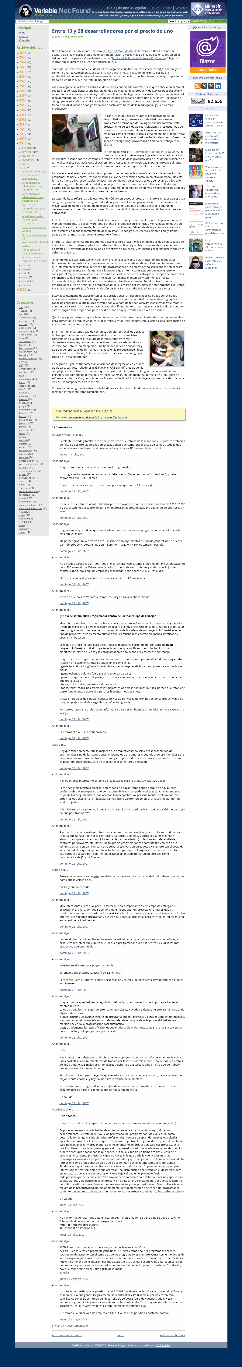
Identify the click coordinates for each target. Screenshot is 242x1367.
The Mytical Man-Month (117, 51)
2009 (23, 134)
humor (22, 416)
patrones (24, 453)
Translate (220, 21)
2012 (23, 119)
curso (22, 382)
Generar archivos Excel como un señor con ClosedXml (214, 262)
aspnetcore (25, 327)
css (21, 375)
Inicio (155, 8)
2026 (23, 53)
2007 (23, 143)
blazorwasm (25, 351)
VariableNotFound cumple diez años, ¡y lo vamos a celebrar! (214, 173)
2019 (23, 86)
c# (20, 361)
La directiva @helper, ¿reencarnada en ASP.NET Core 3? (214, 120)
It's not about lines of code (119, 72)
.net (21, 307)
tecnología (24, 494)
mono (22, 433)
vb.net (22, 511)
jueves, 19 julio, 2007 (73, 454)
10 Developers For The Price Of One (154, 152)
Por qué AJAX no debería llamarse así (33, 251)
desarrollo (24, 385)
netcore (23, 443)
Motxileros (58, 1109)
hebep (56, 870)
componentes (26, 368)
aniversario (25, 317)
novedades (25, 450)
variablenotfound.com (30, 508)
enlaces (23, 392)
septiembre (28, 159)
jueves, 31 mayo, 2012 (73, 1319)
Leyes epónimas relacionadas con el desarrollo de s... (32, 186)
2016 (23, 100)
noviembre (27, 151)
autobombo (25, 341)
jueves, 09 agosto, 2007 (74, 1279)
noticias (23, 447)
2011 (23, 124)
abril (24, 273)
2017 (23, 96)
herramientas (26, 409)
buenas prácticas (28, 358)
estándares (25, 396)
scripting (23, 467)
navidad (23, 440)
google (22, 406)
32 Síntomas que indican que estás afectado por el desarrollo (214, 228)
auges (22, 338)
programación (26, 460)
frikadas (23, 402)
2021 (23, 76)
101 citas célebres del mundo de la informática (212, 191)
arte (96, 876)
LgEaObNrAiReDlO (63, 435)
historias (23, 413)
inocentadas (25, 419)
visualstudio (25, 518)
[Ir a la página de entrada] (51, 9)
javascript (24, 423)
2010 (23, 129)
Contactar (181, 8)
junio (24, 265)
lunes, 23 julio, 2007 (72, 1205)
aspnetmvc (25, 334)
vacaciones (25, 501)
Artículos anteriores (172, 1335)
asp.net (23, 324)
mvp (21, 436)
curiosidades (26, 378)
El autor (167, 8)
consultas (24, 372)
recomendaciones (28, 464)
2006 (23, 289)
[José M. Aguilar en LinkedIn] (218, 88)
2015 (23, 105)
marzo (25, 277)
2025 (23, 57)
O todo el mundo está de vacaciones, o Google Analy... (34, 175)
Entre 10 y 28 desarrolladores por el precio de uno (34, 208)
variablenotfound (28, 505)
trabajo (122, 417)
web (21, 525)
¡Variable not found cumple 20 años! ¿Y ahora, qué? (214, 155)
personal (24, 457)
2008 (23, 138)
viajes (22, 515)
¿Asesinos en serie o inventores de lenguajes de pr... (33, 219)
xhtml (22, 532)
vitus (55, 744)
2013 (23, 115)
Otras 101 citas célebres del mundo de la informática (213, 137)
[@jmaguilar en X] (204, 88)
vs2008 (23, 522)
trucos (22, 498)
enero (25, 285)
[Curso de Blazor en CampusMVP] (208, 71)
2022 (23, 72)
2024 (23, 62)
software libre (26, 477)
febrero (25, 281)
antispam (24, 321)
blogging (23, 355)
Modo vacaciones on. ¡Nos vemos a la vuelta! (214, 245)
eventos (23, 399)
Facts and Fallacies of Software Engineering (139, 58)
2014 (23, 110)
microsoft (24, 430)
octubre (26, 155)
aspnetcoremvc (27, 331)
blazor (22, 344)
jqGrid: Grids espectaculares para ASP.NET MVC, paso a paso (213, 210)
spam (22, 484)
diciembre (27, 147)
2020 (23, 81)
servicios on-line (27, 470)
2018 (23, 91)
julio (24, 167)
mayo (24, 269)
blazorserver (26, 348)
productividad (90, 417)
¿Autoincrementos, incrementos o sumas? (34, 259)
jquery (22, 426)
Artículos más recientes (67, 1335)
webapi (23, 528)
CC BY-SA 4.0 (163, 1345)
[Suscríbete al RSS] (198, 88)
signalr (22, 474)
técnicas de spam (28, 491)
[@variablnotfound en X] (211, 88)
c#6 (21, 365)
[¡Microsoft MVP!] (208, 15)
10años (23, 310)
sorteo (22, 481)
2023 (23, 67)
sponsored (24, 488)
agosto (25, 163)
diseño (22, 389)
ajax (21, 314)
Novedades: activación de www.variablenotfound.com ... (35, 240)
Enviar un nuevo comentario (70, 1325)
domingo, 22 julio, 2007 (74, 491)
